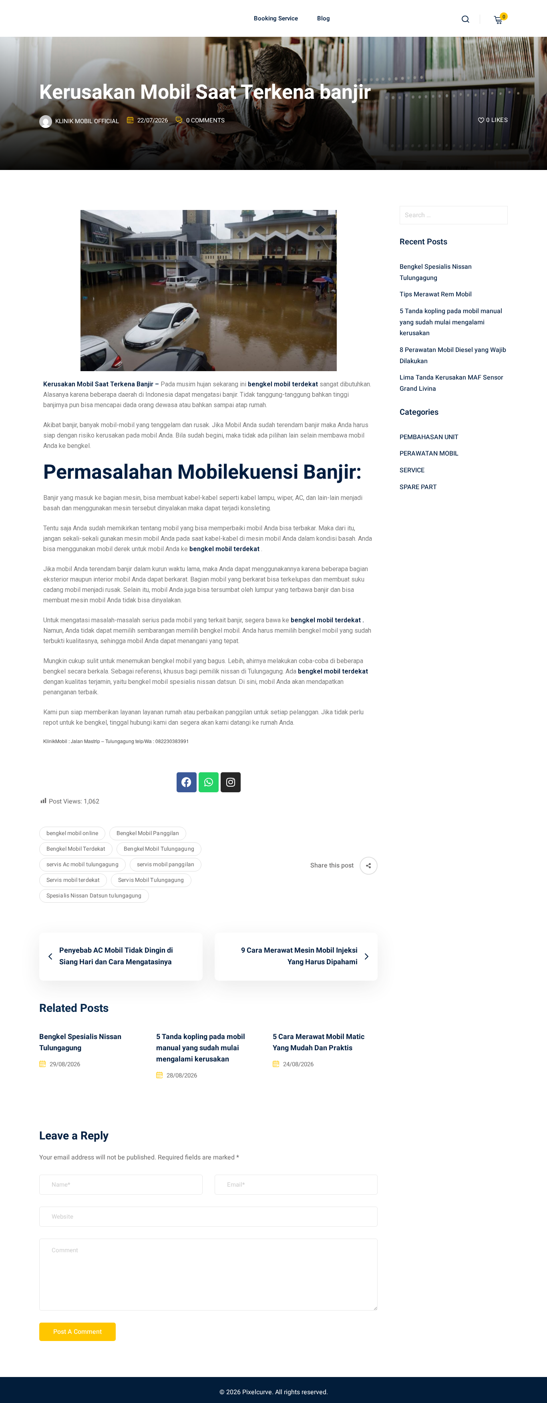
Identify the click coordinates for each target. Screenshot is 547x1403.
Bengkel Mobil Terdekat (75, 849)
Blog (323, 18)
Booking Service (276, 18)
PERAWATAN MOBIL (429, 453)
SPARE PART (418, 487)
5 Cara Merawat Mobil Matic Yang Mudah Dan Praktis (318, 1042)
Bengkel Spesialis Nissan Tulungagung (80, 1042)
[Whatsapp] (209, 782)
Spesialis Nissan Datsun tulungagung (94, 895)
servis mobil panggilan (165, 864)
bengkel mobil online (72, 833)
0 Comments (205, 120)
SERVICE (412, 470)
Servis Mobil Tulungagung (151, 880)
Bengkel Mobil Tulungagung (159, 849)
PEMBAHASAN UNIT (429, 437)
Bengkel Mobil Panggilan (148, 833)
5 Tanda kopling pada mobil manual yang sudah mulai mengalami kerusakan (200, 1048)
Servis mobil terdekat (73, 880)
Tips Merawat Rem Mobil (436, 294)
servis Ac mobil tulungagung (82, 864)
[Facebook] (187, 782)
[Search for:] (454, 215)
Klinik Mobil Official (87, 121)
